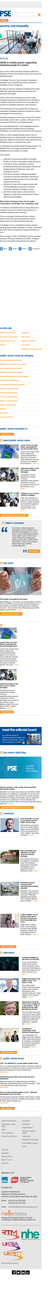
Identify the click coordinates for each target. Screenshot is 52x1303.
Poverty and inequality (9, 397)
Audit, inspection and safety (11, 368)
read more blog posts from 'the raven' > (16, 807)
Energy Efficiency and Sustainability (14, 376)
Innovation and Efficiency (10, 381)
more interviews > (8, 1052)
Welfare (3, 409)
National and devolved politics (12, 372)
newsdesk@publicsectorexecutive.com (23, 1207)
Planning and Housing (8, 393)
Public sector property (9, 401)
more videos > (7, 434)
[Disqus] (21, 289)
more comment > (8, 947)
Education (4, 413)
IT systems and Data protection (12, 385)
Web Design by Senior (9, 1263)
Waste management (8, 405)
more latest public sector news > (14, 515)
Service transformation (9, 389)
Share (24, 249)
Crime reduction (6, 417)
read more (4, 1072)
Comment (36, 249)
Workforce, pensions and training (13, 364)
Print (5, 249)
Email (14, 249)
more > (36, 463)
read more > (34, 551)
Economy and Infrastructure (11, 360)
